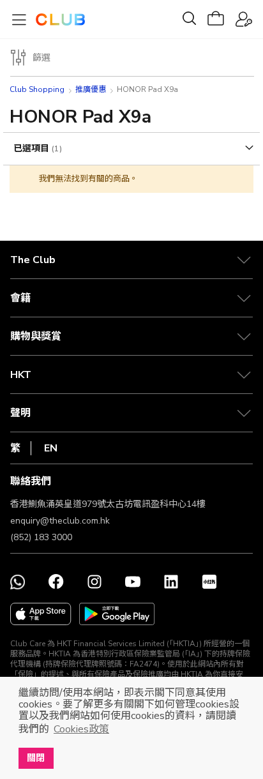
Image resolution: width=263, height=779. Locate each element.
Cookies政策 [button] (81, 729)
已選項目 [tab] (32, 148)
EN (50, 448)
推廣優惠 (90, 89)
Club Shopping (37, 89)
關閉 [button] (36, 758)
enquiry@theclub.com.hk (60, 521)
